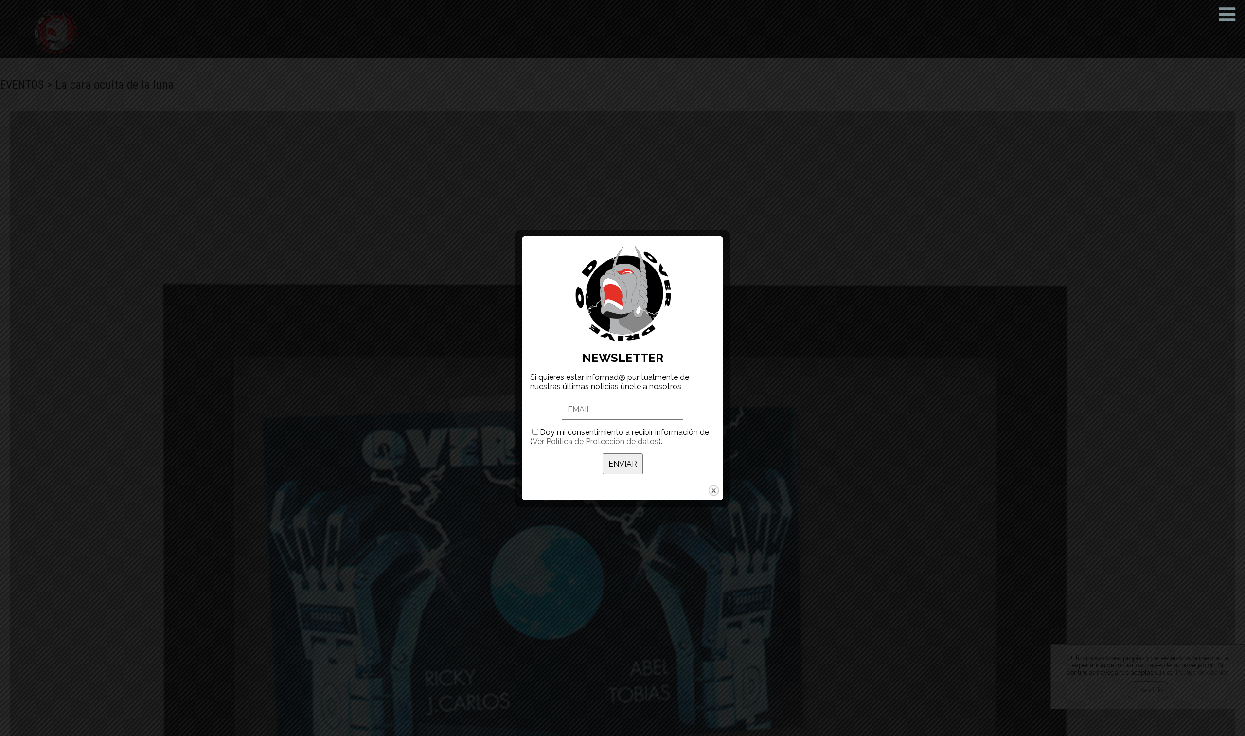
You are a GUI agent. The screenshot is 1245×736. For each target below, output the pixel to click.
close (714, 491)
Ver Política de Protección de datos (595, 441)
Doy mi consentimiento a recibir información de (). (619, 437)
